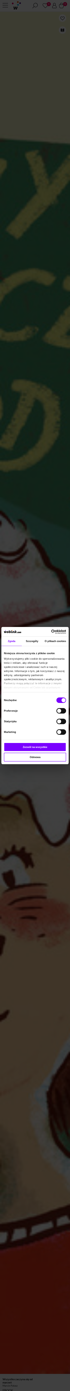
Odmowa (35, 757)
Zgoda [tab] (11, 641)
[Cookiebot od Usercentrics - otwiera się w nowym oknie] (51, 632)
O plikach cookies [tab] (55, 641)
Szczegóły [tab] (32, 641)
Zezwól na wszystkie (35, 747)
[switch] (61, 711)
